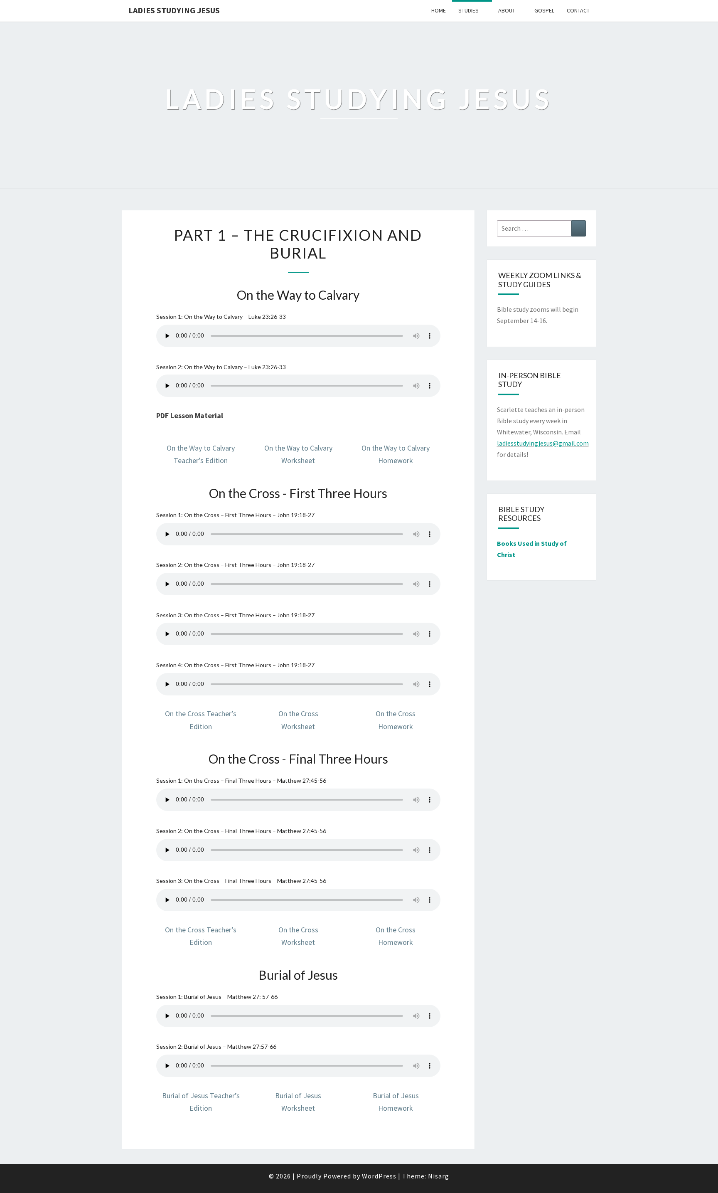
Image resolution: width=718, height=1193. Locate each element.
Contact (578, 10)
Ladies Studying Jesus (174, 10)
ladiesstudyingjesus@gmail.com (543, 443)
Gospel (544, 10)
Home (438, 10)
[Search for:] (541, 228)
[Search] (578, 228)
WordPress (379, 1176)
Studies (468, 10)
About (506, 10)
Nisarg (438, 1176)
